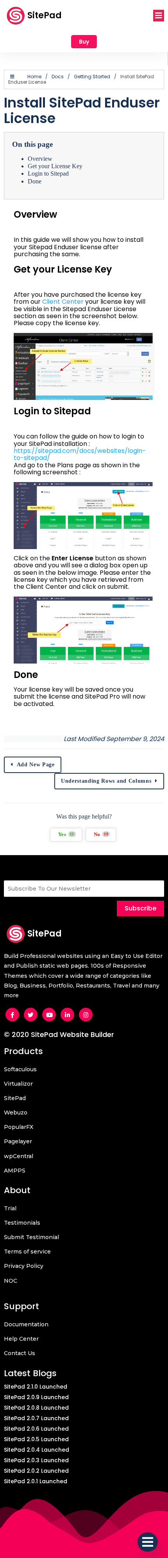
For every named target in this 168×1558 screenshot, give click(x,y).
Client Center (63, 301)
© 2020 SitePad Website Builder (59, 1034)
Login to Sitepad (48, 173)
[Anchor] (19, 225)
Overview (40, 158)
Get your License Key (55, 166)
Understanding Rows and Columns (106, 781)
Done (34, 181)
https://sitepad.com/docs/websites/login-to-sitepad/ (80, 454)
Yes (66, 834)
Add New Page (36, 765)
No (101, 834)
